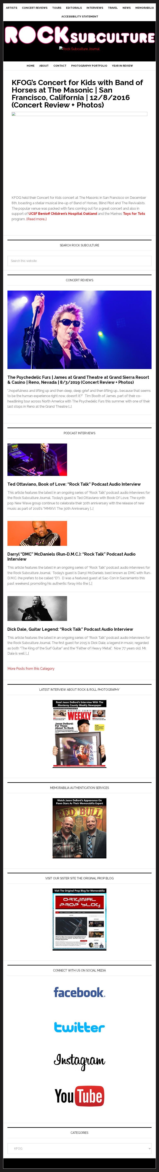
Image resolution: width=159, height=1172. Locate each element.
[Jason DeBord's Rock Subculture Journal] (79, 30)
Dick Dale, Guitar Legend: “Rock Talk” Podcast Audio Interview (70, 629)
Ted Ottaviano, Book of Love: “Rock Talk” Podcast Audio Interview (74, 484)
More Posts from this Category (30, 669)
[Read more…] (36, 219)
